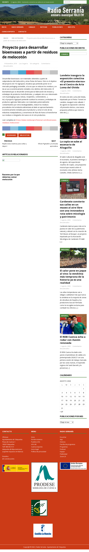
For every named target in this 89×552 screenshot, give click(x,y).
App (61, 439)
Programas (64, 447)
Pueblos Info (57, 27)
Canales (32, 27)
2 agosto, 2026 (65, 91)
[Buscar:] (75, 2)
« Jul (61, 411)
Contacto (22, 32)
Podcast (63, 449)
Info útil (71, 27)
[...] (67, 112)
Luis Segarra (23, 63)
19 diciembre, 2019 (10, 63)
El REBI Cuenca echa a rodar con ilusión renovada (73, 339)
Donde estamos (36, 439)
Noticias (43, 27)
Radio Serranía (17, 27)
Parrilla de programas (67, 444)
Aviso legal (35, 449)
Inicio (4, 27)
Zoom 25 (63, 456)
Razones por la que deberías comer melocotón (11, 177)
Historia (62, 442)
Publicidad (63, 454)
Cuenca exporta (8, 32)
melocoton (24, 135)
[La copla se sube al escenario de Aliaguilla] (73, 129)
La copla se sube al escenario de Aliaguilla (71, 144)
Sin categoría (34, 63)
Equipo (62, 452)
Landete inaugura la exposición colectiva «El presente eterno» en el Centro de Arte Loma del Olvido (72, 81)
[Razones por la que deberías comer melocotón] (11, 165)
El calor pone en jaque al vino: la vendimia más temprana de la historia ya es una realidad (73, 276)
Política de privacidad (38, 452)
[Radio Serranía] (44, 23)
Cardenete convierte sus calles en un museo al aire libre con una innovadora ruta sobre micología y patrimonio (72, 209)
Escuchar (63, 437)
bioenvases (11, 135)
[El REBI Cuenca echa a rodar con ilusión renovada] (73, 324)
